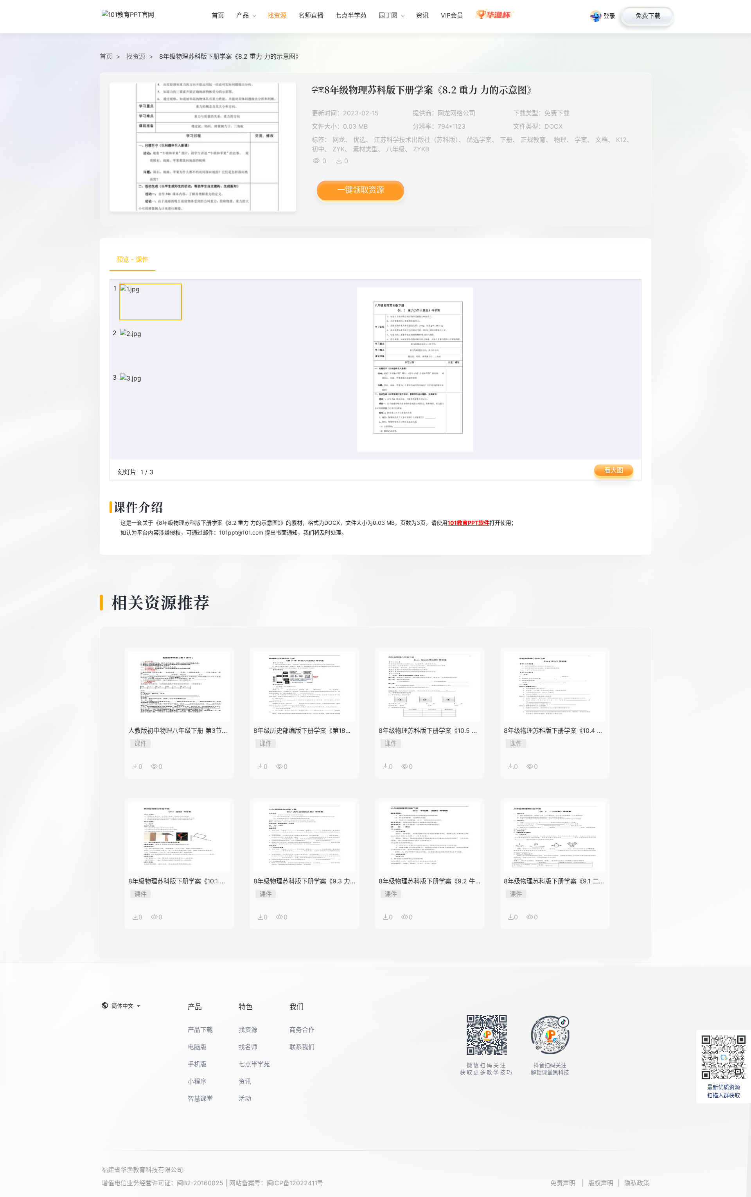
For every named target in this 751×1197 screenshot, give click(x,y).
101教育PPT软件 (468, 522)
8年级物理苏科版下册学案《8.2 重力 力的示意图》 (230, 56)
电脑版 (197, 1047)
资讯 (245, 1081)
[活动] (495, 16)
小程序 (197, 1081)
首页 (106, 56)
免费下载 (648, 16)
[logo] (131, 17)
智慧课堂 (200, 1098)
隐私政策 (636, 1183)
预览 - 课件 (132, 259)
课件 (140, 743)
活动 (245, 1098)
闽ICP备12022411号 (295, 1183)
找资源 (135, 56)
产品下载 (200, 1030)
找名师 (248, 1047)
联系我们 (301, 1047)
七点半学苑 (254, 1064)
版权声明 (600, 1183)
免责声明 (563, 1183)
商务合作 (301, 1030)
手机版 (197, 1064)
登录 (609, 16)
